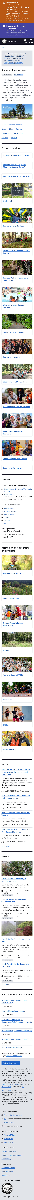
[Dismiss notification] (29, 54)
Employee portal (7, 1171)
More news (5, 846)
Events (19, 129)
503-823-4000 (6, 1087)
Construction (17, 133)
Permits (14, 137)
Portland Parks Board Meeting (14, 1011)
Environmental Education (13, 573)
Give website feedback (14, 1056)
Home (4, 47)
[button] (25, 41)
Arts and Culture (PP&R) (13, 675)
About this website (8, 1168)
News (4, 129)
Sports (5, 724)
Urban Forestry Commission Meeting (17, 1030)
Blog (11, 129)
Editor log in (6, 1175)
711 (23, 1087)
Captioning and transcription (12, 1155)
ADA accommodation (9, 1151)
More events (6, 984)
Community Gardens (11, 598)
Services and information (12, 125)
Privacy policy (6, 1159)
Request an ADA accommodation (13, 1084)
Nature (6, 650)
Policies (5, 137)
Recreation (7, 700)
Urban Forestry (9, 749)
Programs (5, 133)
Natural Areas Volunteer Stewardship (13, 624)
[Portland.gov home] (9, 41)
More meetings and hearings (12, 1048)
